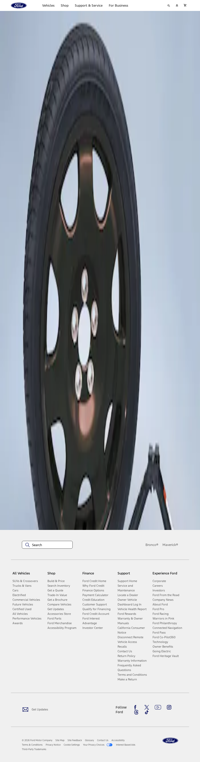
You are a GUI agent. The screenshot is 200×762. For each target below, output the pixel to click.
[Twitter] (146, 707)
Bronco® (152, 545)
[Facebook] (136, 707)
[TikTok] (146, 712)
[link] (59, 740)
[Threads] (136, 712)
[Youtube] (158, 707)
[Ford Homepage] (170, 740)
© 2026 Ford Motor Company (37, 740)
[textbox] (47, 545)
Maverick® (170, 545)
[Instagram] (169, 707)
